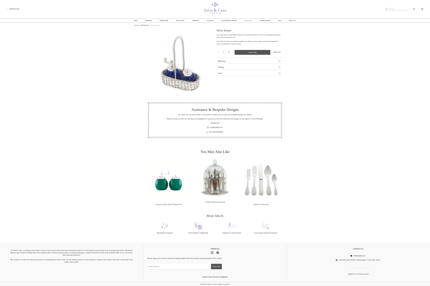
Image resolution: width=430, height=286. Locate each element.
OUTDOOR (210, 20)
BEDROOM (148, 20)
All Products (145, 25)
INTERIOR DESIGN (265, 20)
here (222, 41)
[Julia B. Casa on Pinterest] (217, 252)
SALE (279, 20)
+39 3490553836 (216, 132)
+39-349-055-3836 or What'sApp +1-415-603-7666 (359, 260)
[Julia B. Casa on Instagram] (212, 252)
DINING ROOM (164, 20)
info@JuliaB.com (216, 127)
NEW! (135, 20)
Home (136, 25)
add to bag (252, 52)
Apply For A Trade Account (358, 274)
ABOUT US (292, 20)
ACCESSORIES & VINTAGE (229, 20)
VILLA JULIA (248, 20)
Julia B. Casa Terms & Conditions (215, 277)
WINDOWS (196, 20)
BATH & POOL (180, 20)
